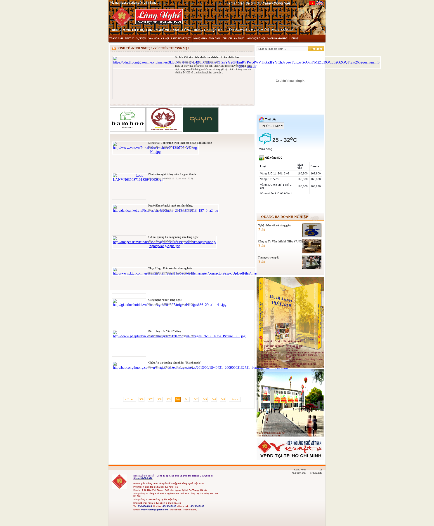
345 (223, 399)
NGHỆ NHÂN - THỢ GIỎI (206, 38)
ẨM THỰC (239, 38)
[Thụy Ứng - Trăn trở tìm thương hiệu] (209, 273)
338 (160, 399)
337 (151, 399)
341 (187, 399)
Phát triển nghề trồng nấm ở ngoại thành (172, 174)
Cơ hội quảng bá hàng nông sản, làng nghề (173, 237)
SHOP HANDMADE (277, 38)
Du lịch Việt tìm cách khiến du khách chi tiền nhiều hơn (207, 57)
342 (196, 399)
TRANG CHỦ (116, 38)
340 (178, 399)
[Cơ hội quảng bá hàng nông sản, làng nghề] (164, 246)
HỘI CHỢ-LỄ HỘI (256, 38)
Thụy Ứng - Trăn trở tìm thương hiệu (170, 268)
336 (141, 399)
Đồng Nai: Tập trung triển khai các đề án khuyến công (180, 142)
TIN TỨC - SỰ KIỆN (135, 38)
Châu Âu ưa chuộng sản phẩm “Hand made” (174, 362)
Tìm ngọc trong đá (268, 257)
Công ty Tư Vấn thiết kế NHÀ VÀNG (280, 241)
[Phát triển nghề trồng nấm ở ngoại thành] (138, 179)
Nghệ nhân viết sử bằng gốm (274, 225)
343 (205, 399)
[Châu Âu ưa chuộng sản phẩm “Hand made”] (200, 367)
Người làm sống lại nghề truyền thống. (170, 205)
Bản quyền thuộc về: (144, 475)
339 (169, 399)
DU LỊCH (227, 38)
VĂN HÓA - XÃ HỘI (159, 38)
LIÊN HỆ (294, 38)
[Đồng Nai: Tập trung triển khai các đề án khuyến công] (155, 152)
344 (214, 399)
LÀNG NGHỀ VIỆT (181, 38)
